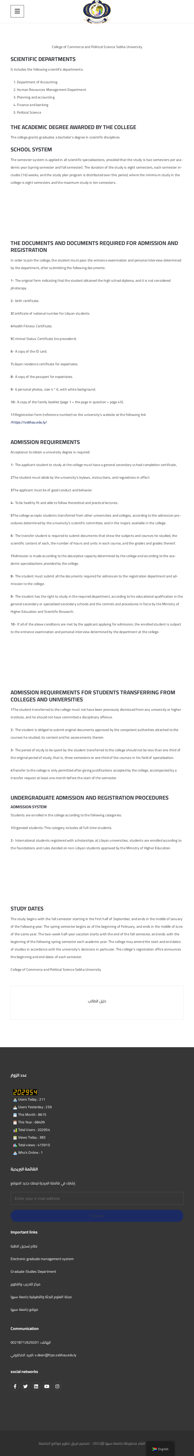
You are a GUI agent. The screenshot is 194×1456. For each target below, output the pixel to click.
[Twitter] (25, 1386)
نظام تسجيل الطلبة (24, 1246)
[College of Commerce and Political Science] (97, 11)
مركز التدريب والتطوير (25, 1284)
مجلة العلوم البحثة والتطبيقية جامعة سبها (41, 1296)
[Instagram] (57, 1386)
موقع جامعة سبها (24, 1309)
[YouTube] (47, 1386)
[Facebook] (15, 1386)
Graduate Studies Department (33, 1271)
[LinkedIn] (36, 1386)
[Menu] (17, 11)
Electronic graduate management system (42, 1259)
